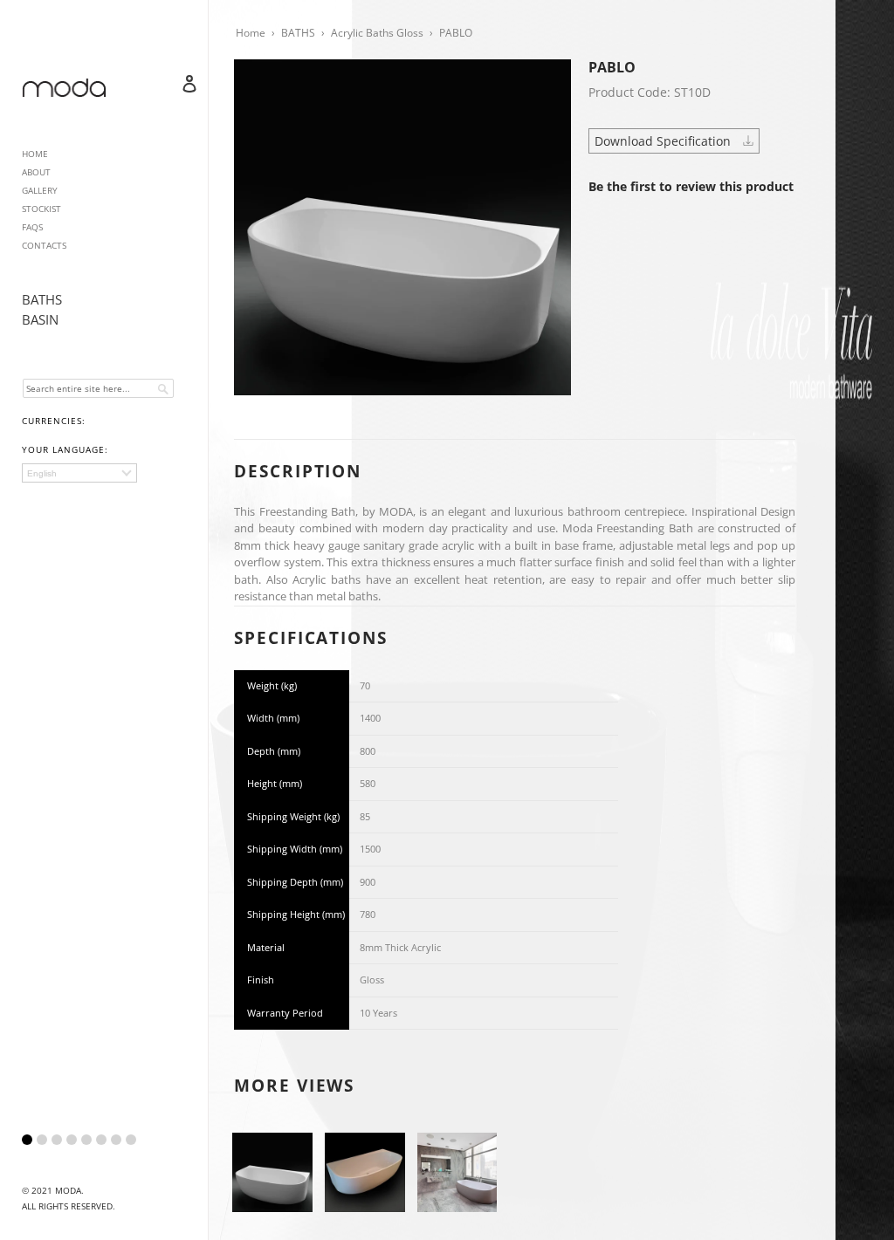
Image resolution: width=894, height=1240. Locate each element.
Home (250, 32)
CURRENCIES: (54, 420)
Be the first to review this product (691, 186)
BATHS (42, 299)
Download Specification (664, 141)
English (42, 473)
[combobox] (98, 388)
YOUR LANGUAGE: (65, 449)
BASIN (40, 319)
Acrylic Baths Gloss (377, 32)
